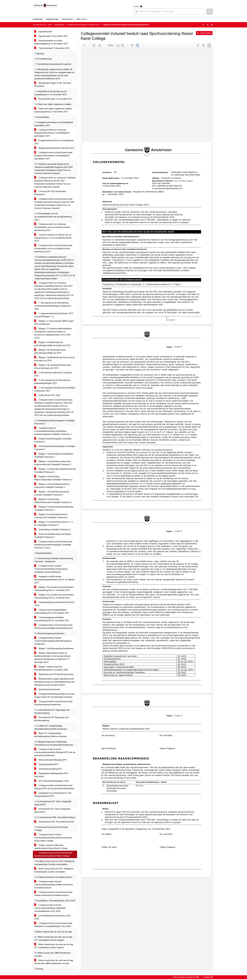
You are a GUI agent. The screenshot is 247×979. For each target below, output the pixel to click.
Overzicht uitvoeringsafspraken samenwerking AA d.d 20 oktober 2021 (51, 611)
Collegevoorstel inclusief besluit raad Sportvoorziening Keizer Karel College (53, 854)
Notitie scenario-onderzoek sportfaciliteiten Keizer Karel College (51, 846)
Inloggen (207, 977)
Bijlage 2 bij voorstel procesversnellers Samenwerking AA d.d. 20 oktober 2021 (54, 596)
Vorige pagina (205, 33)
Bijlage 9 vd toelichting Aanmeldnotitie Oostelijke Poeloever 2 (53, 508)
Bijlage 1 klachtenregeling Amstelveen (56, 648)
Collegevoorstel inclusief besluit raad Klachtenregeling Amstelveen (53, 703)
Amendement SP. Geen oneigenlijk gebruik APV (52, 810)
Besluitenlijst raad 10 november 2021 (55, 99)
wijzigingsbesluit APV (48, 764)
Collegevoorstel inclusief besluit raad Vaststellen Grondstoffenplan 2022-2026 (53, 924)
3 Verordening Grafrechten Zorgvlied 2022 (53, 374)
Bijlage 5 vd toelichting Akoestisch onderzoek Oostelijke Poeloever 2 (52, 485)
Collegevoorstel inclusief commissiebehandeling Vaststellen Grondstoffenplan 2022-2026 (50, 908)
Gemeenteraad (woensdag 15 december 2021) (83, 25)
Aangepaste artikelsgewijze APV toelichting (51, 775)
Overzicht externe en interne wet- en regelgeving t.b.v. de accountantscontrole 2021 (52, 238)
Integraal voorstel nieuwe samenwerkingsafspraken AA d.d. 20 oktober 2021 (54, 579)
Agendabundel (45, 32)
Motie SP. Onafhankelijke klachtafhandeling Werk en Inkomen (50, 734)
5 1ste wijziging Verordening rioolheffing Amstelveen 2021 (54, 389)
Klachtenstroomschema (49, 689)
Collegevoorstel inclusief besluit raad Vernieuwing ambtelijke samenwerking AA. (53, 626)
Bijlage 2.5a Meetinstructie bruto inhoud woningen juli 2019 (54, 359)
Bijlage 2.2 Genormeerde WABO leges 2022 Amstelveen (54, 322)
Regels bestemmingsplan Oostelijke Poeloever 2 (53, 440)
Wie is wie (81, 19)
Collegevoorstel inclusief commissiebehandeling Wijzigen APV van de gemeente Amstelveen (54, 752)
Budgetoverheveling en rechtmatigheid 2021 (54, 142)
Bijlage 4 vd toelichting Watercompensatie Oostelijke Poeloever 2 (53, 478)
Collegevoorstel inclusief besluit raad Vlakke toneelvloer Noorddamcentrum (53, 893)
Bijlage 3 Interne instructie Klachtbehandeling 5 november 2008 (51, 668)
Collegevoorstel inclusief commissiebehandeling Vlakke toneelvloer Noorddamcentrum (53, 884)
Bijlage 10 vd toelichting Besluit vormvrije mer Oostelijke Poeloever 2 (51, 516)
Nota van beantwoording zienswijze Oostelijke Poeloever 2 (52, 535)
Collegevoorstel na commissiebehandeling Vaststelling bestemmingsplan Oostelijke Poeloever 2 (53, 431)
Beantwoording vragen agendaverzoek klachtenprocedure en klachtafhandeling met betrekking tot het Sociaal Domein (54, 682)
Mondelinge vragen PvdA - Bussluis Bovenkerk (52, 84)
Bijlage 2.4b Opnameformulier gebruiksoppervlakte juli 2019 (50, 351)
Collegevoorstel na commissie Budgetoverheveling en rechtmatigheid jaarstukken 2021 (51, 133)
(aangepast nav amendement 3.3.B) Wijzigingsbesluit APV (52, 794)
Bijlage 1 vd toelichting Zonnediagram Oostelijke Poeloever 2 (53, 455)
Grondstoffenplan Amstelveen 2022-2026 (52, 917)
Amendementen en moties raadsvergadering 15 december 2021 (51, 42)
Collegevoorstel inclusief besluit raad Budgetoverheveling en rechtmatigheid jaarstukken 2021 (53, 155)
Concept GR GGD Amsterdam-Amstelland (50, 193)
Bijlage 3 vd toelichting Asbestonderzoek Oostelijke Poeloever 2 (55, 470)
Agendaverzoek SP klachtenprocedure (56, 674)
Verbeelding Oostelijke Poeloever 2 (54, 529)
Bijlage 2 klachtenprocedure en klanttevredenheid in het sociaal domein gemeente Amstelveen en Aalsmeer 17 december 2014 (52, 657)
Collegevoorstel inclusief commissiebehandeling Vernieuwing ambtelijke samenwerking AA (50, 569)
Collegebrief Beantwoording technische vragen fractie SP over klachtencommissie (54, 695)
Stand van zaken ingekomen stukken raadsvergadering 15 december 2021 (53, 110)
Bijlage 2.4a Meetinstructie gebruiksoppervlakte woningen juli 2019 (52, 343)
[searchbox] (169, 11)
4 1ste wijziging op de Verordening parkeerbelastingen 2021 (52, 381)
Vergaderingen (52, 19)
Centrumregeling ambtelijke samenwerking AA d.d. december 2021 (51, 619)
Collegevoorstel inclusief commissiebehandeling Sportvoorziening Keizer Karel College (53, 837)
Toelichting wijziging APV (50, 769)
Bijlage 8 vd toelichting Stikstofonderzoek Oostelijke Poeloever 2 (53, 500)
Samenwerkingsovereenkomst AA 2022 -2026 (54, 603)
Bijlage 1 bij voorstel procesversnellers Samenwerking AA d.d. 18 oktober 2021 (54, 588)
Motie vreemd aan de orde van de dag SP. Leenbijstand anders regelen (53, 946)
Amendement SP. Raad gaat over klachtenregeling (51, 719)
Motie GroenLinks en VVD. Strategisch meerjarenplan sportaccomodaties (54, 870)
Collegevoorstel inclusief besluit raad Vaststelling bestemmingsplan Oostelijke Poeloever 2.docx (53, 545)
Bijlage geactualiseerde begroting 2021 (56, 148)
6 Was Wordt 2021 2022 (49, 395)
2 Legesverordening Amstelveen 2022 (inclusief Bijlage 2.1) (53, 315)
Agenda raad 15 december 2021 (53, 36)
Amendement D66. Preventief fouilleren (56, 822)
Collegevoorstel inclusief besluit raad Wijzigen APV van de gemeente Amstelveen (54, 787)
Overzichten (67, 19)
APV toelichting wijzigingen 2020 (53, 781)
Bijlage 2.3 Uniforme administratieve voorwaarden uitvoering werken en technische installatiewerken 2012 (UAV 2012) (53, 333)
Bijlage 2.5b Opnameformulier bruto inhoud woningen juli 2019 (52, 366)
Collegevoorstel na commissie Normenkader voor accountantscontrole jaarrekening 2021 (52, 227)
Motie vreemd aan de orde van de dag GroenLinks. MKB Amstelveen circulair (53, 961)
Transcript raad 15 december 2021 (54, 48)
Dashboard (38, 19)
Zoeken (137, 6)
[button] (209, 11)
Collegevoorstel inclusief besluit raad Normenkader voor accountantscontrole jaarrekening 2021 (53, 248)
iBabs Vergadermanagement (185, 977)
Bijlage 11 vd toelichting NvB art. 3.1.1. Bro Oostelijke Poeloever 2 (54, 523)
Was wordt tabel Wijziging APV (52, 760)
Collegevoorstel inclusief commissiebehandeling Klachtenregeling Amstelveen (53, 641)
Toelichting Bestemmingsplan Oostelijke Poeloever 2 (54, 447)
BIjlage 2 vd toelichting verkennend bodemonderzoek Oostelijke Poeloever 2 (52, 463)
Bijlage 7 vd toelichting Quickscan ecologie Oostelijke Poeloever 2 (51, 493)
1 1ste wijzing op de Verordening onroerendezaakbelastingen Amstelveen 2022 (52, 306)
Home (49, 25)
